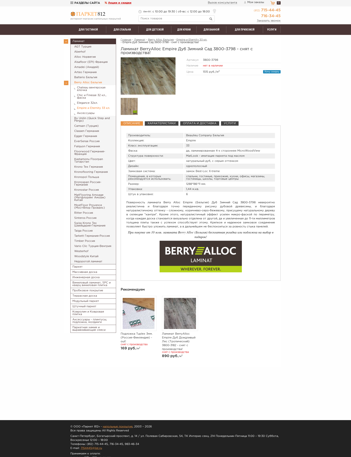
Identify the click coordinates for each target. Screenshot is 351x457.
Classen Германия (86, 131)
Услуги (271, 29)
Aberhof (80, 52)
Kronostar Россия (86, 190)
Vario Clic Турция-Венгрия (92, 246)
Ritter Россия (83, 213)
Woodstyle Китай (86, 256)
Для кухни (184, 29)
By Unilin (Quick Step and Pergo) (92, 119)
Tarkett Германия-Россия (92, 236)
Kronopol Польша (86, 177)
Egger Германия (85, 136)
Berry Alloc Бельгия (88, 82)
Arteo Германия (85, 72)
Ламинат (78, 41)
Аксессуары (86, 113)
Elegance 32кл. (87, 103)
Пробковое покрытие (87, 290)
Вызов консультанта (222, 2)
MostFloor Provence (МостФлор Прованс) (89, 206)
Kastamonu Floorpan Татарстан (88, 160)
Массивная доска (84, 272)
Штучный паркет (84, 306)
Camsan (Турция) (86, 126)
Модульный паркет (85, 301)
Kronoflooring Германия (91, 172)
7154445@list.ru (91, 448)
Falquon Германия (87, 146)
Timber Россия (84, 241)
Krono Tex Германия (88, 167)
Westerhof (81, 251)
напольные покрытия (118, 426)
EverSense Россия (87, 141)
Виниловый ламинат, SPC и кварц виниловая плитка (91, 283)
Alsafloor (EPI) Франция (91, 62)
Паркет (77, 267)
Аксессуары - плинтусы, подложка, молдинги (89, 320)
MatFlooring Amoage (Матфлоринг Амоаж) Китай (89, 197)
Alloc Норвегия (85, 57)
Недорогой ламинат (88, 261)
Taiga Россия (83, 231)
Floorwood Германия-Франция (89, 152)
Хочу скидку (271, 72)
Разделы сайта (87, 3)
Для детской (155, 29)
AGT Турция (82, 46)
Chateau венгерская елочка (91, 88)
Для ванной (211, 29)
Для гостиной (88, 29)
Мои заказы (255, 2)
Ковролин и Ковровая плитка (88, 313)
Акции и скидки (119, 3)
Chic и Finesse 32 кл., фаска (91, 96)
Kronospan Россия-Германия (87, 183)
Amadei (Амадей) (86, 67)
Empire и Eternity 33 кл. (93, 108)
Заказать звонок (269, 21)
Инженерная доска (86, 277)
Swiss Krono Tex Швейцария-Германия (89, 224)
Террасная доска (84, 296)
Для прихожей (244, 29)
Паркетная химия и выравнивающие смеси (88, 328)
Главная (126, 40)
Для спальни (122, 29)
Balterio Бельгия (85, 77)
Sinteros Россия (85, 218)
